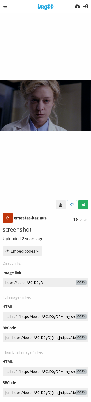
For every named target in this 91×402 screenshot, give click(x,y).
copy (81, 282)
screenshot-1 (20, 229)
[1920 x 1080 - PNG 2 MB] (61, 204)
